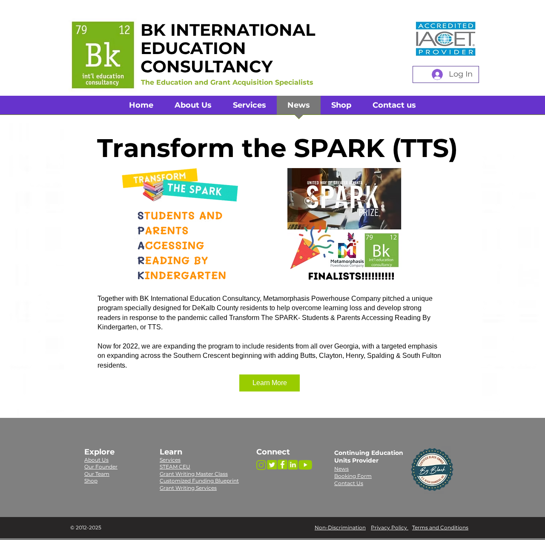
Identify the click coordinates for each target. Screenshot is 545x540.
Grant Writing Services (188, 488)
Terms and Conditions (440, 527)
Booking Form (353, 476)
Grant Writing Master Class (194, 474)
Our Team (96, 474)
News (341, 469)
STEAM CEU (175, 466)
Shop (91, 480)
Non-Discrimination (340, 527)
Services (170, 460)
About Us (96, 460)
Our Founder (101, 466)
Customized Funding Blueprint (199, 480)
